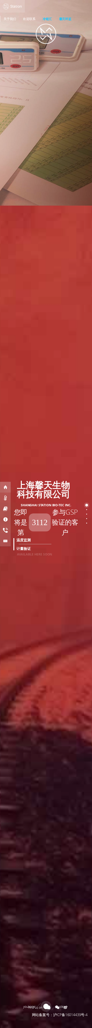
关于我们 (10, 19)
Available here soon (34, 554)
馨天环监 (65, 19)
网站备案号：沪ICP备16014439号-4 (60, 1014)
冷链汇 (47, 19)
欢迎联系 (29, 19)
